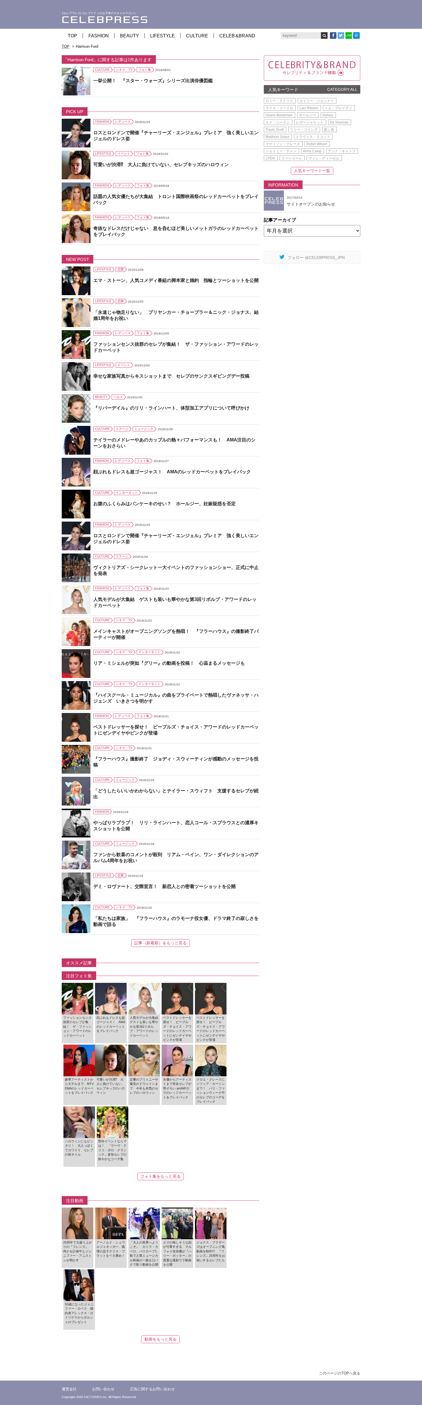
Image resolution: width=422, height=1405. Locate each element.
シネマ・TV (124, 69)
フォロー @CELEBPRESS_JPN (316, 257)
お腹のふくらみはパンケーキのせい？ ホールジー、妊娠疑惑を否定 (164, 503)
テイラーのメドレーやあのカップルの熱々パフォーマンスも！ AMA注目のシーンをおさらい (174, 442)
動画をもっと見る (160, 1339)
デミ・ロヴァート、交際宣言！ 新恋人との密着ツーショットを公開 (164, 886)
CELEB (237, 35)
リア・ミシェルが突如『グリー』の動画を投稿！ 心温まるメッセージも (169, 663)
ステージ (122, 428)
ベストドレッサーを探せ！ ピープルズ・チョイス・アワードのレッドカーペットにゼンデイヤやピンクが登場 (176, 729)
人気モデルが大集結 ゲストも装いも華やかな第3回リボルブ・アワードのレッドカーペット (175, 602)
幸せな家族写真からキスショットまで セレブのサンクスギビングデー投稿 (171, 376)
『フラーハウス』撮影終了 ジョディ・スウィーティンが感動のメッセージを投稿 (176, 761)
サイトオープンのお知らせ (311, 204)
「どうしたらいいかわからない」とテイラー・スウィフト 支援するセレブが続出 (176, 793)
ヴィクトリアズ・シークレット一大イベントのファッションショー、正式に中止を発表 (176, 570)
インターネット (127, 492)
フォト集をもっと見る (160, 1176)
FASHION (98, 35)
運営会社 (69, 1389)
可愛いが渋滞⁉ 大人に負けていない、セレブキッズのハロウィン (161, 164)
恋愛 (120, 269)
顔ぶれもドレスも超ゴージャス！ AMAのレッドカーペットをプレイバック (172, 471)
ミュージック (143, 428)
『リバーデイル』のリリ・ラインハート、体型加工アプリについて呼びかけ (171, 407)
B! (356, 35)
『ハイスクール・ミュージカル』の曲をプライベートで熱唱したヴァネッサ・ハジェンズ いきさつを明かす (176, 698)
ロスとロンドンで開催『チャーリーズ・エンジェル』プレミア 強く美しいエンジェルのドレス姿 (176, 135)
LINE (348, 35)
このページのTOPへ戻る (339, 1373)
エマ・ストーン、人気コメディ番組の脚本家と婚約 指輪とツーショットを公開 (176, 280)
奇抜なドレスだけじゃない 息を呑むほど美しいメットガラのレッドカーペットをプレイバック (176, 231)
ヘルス (118, 397)
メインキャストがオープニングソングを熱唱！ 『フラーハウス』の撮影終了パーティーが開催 (176, 634)
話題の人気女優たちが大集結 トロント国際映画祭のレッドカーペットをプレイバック (176, 199)
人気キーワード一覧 (312, 170)
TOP (72, 35)
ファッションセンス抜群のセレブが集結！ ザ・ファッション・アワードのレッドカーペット (176, 347)
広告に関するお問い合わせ (152, 1389)
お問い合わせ (103, 1389)
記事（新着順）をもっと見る (160, 943)
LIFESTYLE (162, 35)
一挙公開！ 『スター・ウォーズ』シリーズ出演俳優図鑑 (153, 80)
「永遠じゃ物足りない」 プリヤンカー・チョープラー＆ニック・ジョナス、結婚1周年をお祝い (176, 315)
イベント (123, 153)
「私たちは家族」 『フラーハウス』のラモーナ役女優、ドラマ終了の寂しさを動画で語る (176, 921)
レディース (123, 121)
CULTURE (197, 35)
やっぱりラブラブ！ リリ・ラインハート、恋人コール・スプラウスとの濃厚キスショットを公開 (176, 825)
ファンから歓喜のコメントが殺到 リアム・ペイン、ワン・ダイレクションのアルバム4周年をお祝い (176, 857)
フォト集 (144, 69)
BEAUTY (129, 35)
